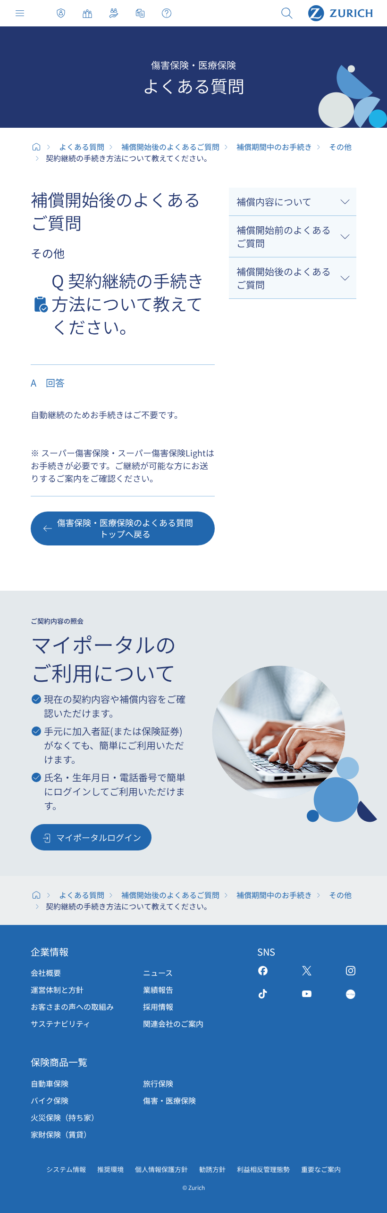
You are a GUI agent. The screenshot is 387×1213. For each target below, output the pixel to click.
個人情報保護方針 (161, 1169)
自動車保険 (49, 1083)
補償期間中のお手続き (274, 146)
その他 (340, 146)
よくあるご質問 (166, 13)
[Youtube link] (306, 993)
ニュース (158, 972)
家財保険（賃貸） (61, 1134)
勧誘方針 (212, 1169)
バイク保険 (49, 1100)
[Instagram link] (350, 970)
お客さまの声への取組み (72, 1006)
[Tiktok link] (263, 993)
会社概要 (46, 972)
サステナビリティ (61, 1023)
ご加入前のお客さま (87, 13)
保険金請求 (140, 13)
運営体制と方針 (57, 989)
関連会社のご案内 (173, 1023)
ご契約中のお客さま (113, 13)
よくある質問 (81, 146)
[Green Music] (350, 993)
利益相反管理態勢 (263, 1169)
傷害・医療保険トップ (61, 13)
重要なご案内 (321, 1169)
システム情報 (66, 1169)
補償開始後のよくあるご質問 (170, 146)
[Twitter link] (306, 970)
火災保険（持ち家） (65, 1117)
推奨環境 (110, 1169)
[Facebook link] (263, 970)
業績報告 (158, 989)
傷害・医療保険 (169, 1100)
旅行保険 (158, 1083)
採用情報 (158, 1006)
